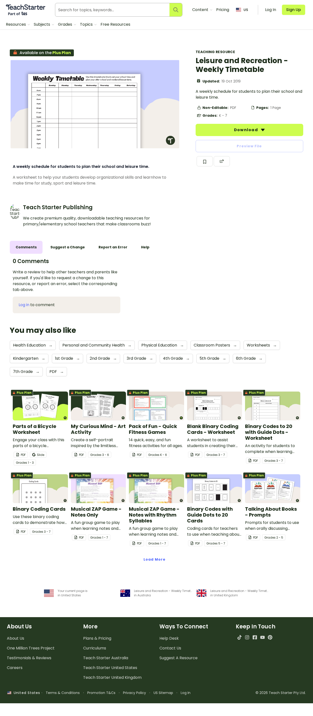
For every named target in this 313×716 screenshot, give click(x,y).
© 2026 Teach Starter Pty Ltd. (281, 692)
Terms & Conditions (63, 692)
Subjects (42, 24)
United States (25, 692)
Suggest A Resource (178, 658)
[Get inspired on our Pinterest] (270, 637)
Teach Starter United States (110, 667)
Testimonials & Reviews (29, 658)
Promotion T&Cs (101, 692)
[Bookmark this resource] (205, 161)
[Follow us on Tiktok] (239, 637)
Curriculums (94, 648)
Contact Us (170, 648)
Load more (155, 559)
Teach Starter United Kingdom (112, 677)
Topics (87, 24)
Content (200, 9)
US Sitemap (163, 692)
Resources (16, 24)
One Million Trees (31, 648)
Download (246, 130)
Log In (185, 692)
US (246, 9)
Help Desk (169, 638)
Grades (65, 24)
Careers (14, 667)
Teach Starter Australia (105, 658)
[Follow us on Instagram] (247, 637)
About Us (15, 638)
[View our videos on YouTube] (262, 637)
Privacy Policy (134, 692)
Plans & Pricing (97, 638)
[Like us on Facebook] (254, 637)
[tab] (26, 247)
